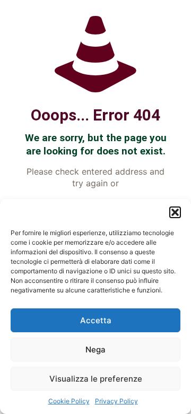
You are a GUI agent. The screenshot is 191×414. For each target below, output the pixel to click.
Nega (95, 349)
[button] (175, 212)
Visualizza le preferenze (95, 379)
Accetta (95, 320)
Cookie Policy (69, 401)
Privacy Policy (116, 401)
